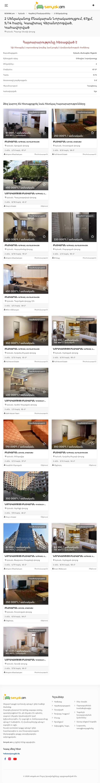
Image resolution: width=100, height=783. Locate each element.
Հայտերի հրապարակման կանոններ (84, 715)
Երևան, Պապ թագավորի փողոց (21, 197)
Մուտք (57, 718)
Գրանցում (58, 722)
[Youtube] (15, 759)
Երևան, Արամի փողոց (16, 664)
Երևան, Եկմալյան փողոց (66, 353)
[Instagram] (10, 759)
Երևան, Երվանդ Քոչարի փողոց (21, 353)
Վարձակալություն (62, 706)
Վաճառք (58, 702)
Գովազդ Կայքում (61, 714)
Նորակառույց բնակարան (31, 193)
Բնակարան (22, 141)
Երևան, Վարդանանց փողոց (19, 249)
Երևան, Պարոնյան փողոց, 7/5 (20, 301)
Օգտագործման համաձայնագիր (84, 707)
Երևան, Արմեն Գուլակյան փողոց (21, 405)
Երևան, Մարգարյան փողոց (67, 249)
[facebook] (5, 759)
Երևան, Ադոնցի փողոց (17, 508)
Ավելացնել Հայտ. (62, 726)
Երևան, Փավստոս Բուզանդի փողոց (23, 560)
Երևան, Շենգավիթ (15, 456)
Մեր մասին (82, 702)
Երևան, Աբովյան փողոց (17, 146)
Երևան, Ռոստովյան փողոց (67, 146)
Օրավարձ (58, 710)
